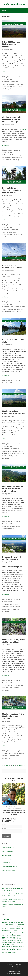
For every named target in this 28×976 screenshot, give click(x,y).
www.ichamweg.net (7, 859)
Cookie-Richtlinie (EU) (14, 966)
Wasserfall (14, 952)
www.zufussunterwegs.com (9, 866)
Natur (21, 84)
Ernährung (4, 926)
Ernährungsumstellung (12, 926)
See (10, 940)
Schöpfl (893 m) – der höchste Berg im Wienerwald (11, 44)
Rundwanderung (5, 940)
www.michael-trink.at (8, 847)
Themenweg (16, 234)
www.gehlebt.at (6, 855)
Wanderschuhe (6, 758)
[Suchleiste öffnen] (25, 10)
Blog (5, 77)
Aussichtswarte (6, 84)
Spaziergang (19, 940)
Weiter (22, 765)
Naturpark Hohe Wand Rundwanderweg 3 (11, 558)
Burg (22, 922)
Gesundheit (11, 928)
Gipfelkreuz (15, 84)
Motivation (9, 935)
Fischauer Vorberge (16, 155)
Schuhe (4, 755)
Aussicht (6, 81)
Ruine (19, 938)
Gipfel (11, 306)
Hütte (23, 306)
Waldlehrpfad (13, 944)
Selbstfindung (13, 940)
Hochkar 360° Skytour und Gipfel (13, 341)
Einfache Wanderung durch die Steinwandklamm (13, 640)
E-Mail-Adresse (5, 828)
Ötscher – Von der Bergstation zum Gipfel (12, 266)
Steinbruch (5, 456)
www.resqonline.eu (7, 851)
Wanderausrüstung (13, 751)
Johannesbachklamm (6, 932)
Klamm (10, 685)
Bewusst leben (17, 922)
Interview (16, 931)
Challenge (14, 924)
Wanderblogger (7, 946)
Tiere (11, 609)
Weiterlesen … (6, 72)
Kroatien (16, 932)
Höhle (11, 451)
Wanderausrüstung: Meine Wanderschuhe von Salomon (13, 716)
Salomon (21, 753)
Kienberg (5, 157)
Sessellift (19, 309)
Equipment (15, 753)
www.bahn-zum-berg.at (8, 870)
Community (20, 924)
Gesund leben (17, 928)
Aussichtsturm (14, 81)
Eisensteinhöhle (14, 448)
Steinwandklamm (7, 687)
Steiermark (4, 942)
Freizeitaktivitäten (5, 928)
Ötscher (18, 311)
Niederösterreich (7, 86)
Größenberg (22, 129)
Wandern (10, 77)
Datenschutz (18, 964)
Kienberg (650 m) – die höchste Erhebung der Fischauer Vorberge (11, 119)
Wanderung (5, 89)
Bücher (3, 924)
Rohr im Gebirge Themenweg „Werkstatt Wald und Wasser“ (12, 190)
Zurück (5, 765)
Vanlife (12, 942)
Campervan (8, 924)
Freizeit (18, 926)
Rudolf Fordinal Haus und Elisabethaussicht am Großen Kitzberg (12, 488)
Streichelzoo (6, 609)
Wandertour (19, 949)
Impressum (10, 964)
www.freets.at (6, 862)
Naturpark (19, 935)
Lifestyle (19, 932)
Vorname (4, 824)
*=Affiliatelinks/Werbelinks (14, 971)
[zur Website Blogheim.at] (6, 880)
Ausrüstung (7, 753)
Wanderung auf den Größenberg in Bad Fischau (13, 412)
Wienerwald (13, 89)
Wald (14, 86)
